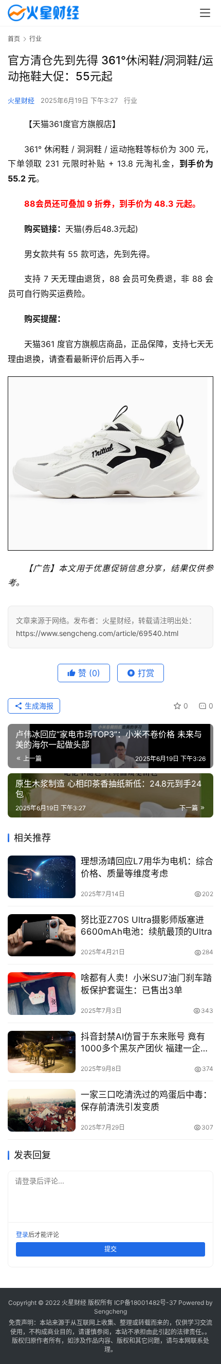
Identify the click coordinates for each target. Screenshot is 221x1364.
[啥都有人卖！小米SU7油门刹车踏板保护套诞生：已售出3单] (42, 993)
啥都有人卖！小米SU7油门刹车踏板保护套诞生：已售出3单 (146, 984)
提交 (110, 1249)
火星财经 (21, 100)
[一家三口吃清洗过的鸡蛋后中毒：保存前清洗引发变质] (42, 1110)
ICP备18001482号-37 (145, 1302)
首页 (14, 39)
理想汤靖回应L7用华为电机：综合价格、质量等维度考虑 (147, 867)
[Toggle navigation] (205, 13)
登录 (22, 1235)
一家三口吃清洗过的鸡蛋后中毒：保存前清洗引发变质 (146, 1100)
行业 (130, 100)
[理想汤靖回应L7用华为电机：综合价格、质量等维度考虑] (42, 877)
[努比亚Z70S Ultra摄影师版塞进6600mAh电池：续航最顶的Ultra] (42, 935)
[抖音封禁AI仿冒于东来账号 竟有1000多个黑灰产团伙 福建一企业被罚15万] (42, 1052)
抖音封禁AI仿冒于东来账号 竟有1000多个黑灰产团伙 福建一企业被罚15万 (145, 1042)
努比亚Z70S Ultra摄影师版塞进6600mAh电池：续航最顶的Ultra (146, 926)
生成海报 (38, 705)
